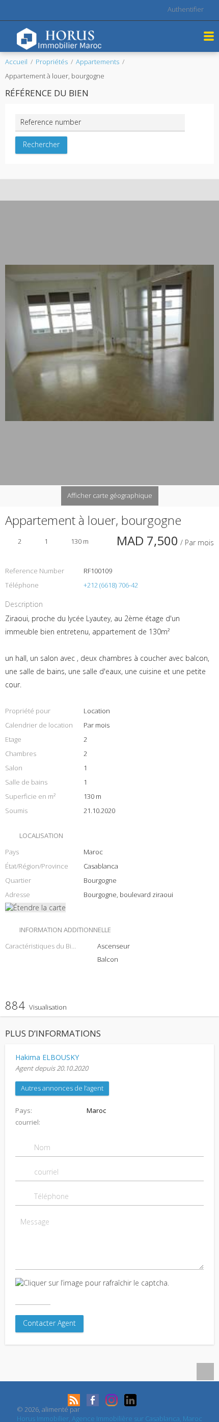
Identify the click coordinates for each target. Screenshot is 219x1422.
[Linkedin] (130, 1400)
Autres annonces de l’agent (62, 1088)
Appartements (97, 61)
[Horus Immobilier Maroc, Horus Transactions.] (59, 38)
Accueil (16, 61)
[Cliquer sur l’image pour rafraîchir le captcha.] (92, 1283)
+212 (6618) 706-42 (111, 585)
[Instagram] (111, 1400)
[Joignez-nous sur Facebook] (93, 1400)
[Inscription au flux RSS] (74, 1400)
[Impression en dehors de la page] (99, 189)
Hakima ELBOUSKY (47, 1057)
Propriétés (52, 61)
